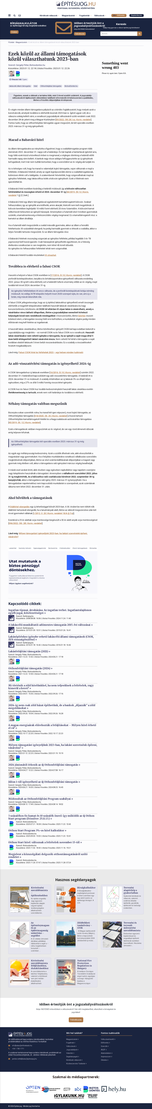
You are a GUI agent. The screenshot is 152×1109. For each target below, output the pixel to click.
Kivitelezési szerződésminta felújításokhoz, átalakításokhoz (39, 964)
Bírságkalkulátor (86, 887)
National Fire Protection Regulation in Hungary (84, 964)
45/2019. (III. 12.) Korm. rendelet (24, 422)
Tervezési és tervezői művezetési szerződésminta (132, 926)
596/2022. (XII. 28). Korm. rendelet (25, 523)
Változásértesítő (107, 1039)
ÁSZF (103, 1050)
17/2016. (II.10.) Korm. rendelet (66, 275)
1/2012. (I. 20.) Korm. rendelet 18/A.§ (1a (53, 513)
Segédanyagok (72, 1057)
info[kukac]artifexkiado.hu (22, 1045)
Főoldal (11, 42)
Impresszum (106, 1057)
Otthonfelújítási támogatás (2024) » (30, 668)
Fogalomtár (84, 15)
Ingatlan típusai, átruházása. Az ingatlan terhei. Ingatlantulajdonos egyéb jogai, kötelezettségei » (49, 611)
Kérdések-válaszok (49, 15)
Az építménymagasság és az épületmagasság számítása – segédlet (41, 929)
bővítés (82, 316)
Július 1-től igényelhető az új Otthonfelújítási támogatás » (44, 781)
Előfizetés (121, 15)
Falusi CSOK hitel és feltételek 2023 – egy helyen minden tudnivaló (51, 352)
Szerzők (104, 1046)
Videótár (69, 1053)
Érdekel (14, 32)
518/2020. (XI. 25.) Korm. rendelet (50, 416)
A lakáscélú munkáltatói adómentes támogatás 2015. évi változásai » (50, 624)
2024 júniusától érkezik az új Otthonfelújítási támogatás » (44, 764)
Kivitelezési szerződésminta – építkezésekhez (39, 891)
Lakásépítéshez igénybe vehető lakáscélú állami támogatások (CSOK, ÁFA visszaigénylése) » (51, 638)
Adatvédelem (106, 1053)
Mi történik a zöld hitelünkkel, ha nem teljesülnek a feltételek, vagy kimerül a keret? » (51, 687)
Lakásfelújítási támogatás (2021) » (29, 651)
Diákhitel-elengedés (20, 506)
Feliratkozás (79, 34)
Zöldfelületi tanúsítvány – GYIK (84, 925)
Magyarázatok (68, 15)
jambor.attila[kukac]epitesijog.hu (24, 1059)
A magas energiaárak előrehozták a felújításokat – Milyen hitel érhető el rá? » (52, 726)
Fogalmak (70, 1043)
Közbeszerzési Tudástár (75, 1064)
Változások (99, 15)
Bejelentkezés (136, 15)
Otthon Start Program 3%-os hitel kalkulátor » (37, 830)
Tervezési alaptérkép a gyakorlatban (131, 890)
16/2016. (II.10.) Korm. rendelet (65, 372)
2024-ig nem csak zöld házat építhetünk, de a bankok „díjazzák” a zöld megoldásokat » (51, 707)
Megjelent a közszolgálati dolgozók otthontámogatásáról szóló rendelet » (48, 856)
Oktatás (104, 1060)
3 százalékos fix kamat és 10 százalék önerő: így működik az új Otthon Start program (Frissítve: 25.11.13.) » (51, 817)
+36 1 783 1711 (18, 1049)
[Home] (76, 5)
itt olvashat (50, 255)
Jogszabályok (71, 1050)
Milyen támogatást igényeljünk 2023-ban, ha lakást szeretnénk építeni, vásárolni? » (52, 746)
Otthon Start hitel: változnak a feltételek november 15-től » (45, 842)
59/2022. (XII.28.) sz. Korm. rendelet (73, 119)
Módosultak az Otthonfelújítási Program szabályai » (40, 798)
